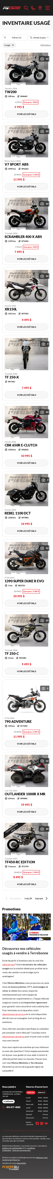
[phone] (33, 7)
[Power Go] (26, 1167)
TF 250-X (12, 377)
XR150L (11, 309)
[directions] (40, 7)
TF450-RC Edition (20, 862)
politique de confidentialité (12, 1148)
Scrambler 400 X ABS (23, 237)
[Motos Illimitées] (11, 7)
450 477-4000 (13, 1107)
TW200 (11, 92)
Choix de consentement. (21, 1150)
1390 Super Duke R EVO (24, 581)
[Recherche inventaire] (26, 7)
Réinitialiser (45, 45)
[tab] (30, 1092)
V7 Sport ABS (16, 164)
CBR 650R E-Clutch (21, 445)
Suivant (39, 898)
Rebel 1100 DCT (18, 513)
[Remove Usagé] (12, 45)
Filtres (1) (16, 37)
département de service (13, 1014)
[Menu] (47, 8)
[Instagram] (41, 1123)
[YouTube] (46, 1123)
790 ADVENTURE (18, 721)
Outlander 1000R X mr (25, 794)
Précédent (15, 898)
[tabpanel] (37, 1108)
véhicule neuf (8, 964)
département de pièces (13, 1036)
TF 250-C (12, 653)
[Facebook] (37, 1123)
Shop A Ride (21, 1163)
